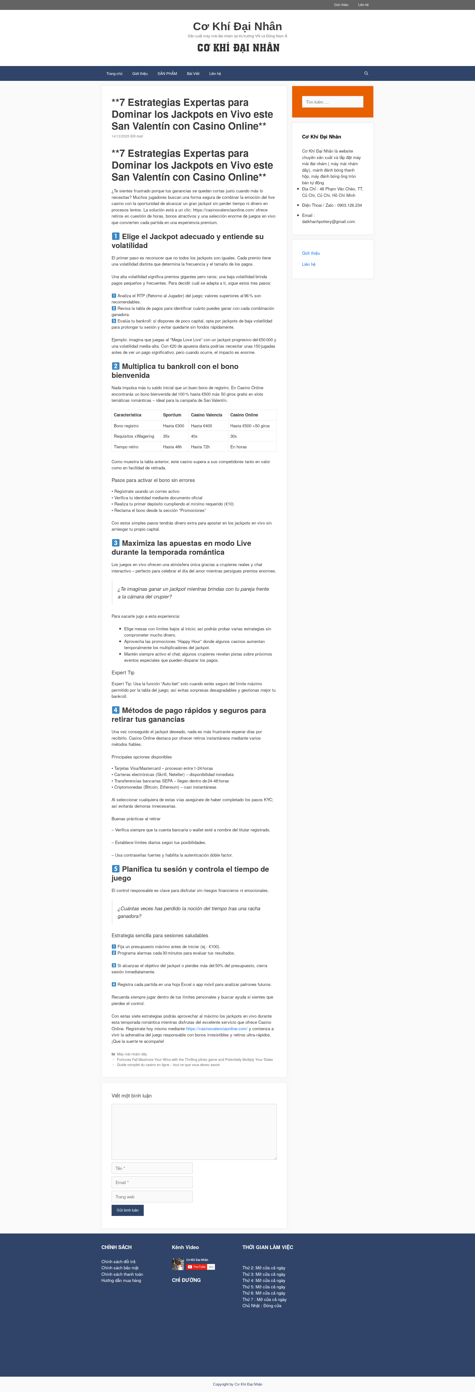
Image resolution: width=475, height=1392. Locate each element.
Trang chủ (114, 73)
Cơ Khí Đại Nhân (237, 26)
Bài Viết (193, 73)
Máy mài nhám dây (132, 1053)
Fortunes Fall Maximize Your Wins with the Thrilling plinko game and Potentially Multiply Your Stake (195, 1059)
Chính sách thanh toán (122, 1274)
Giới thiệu (341, 5)
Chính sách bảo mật (120, 1267)
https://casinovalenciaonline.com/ (217, 1028)
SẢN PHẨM (167, 73)
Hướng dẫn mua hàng (121, 1280)
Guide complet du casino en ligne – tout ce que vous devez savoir (168, 1064)
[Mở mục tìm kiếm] (366, 73)
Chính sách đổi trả (118, 1261)
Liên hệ (363, 5)
